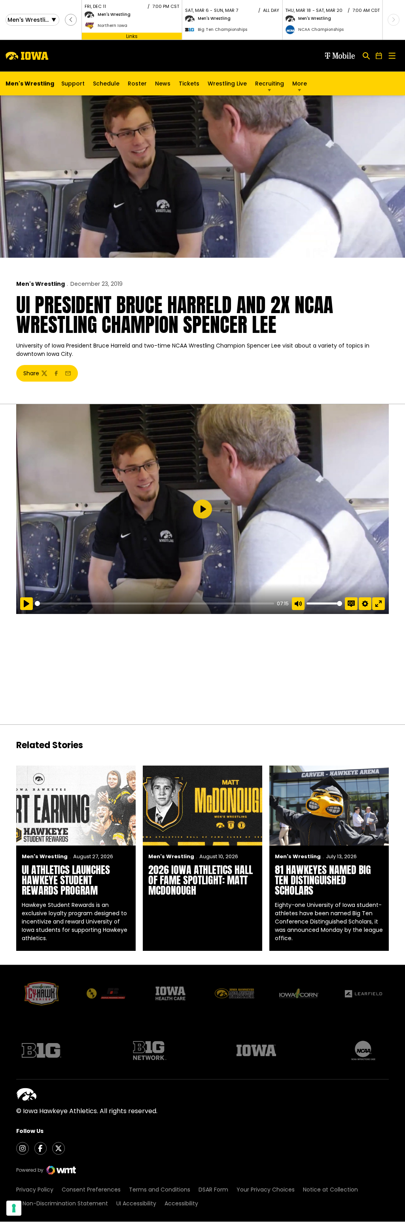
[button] (71, 20)
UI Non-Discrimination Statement (62, 1203)
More (299, 83)
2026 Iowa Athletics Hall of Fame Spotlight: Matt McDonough (200, 880)
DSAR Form (213, 1189)
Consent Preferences (91, 1189)
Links (132, 35)
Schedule (106, 83)
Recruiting (269, 83)
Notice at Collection (330, 1189)
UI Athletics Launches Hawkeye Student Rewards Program (66, 880)
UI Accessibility (136, 1203)
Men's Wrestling (40, 284)
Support (73, 83)
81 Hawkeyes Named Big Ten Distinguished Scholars (323, 880)
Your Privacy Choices (266, 1189)
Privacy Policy (34, 1189)
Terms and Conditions (159, 1189)
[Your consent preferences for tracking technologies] (13, 1208)
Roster (137, 83)
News (162, 83)
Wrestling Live (227, 85)
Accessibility (181, 1203)
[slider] (154, 603)
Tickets (189, 85)
